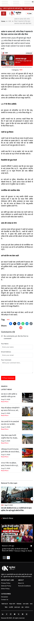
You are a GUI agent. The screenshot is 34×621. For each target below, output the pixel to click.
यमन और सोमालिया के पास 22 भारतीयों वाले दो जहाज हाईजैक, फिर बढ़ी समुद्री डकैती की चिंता (16, 509)
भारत (9, 21)
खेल (22, 607)
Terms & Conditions (24, 586)
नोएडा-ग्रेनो (12, 604)
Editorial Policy (6, 586)
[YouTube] (14, 614)
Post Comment (9, 378)
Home (3, 21)
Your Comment (6, 360)
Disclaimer (4, 597)
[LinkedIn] (2, 614)
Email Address (6, 352)
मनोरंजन (27, 607)
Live (29, 13)
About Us (21, 583)
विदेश (6, 607)
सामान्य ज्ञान (17, 607)
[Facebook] (6, 614)
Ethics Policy (5, 589)
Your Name (4, 344)
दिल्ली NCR (5, 604)
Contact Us (4, 599)
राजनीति (11, 607)
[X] (18, 614)
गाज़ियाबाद (19, 604)
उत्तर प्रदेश (25, 604)
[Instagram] (10, 614)
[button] (10, 323)
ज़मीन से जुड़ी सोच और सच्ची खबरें (12, 8)
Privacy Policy (5, 583)
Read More (4, 402)
